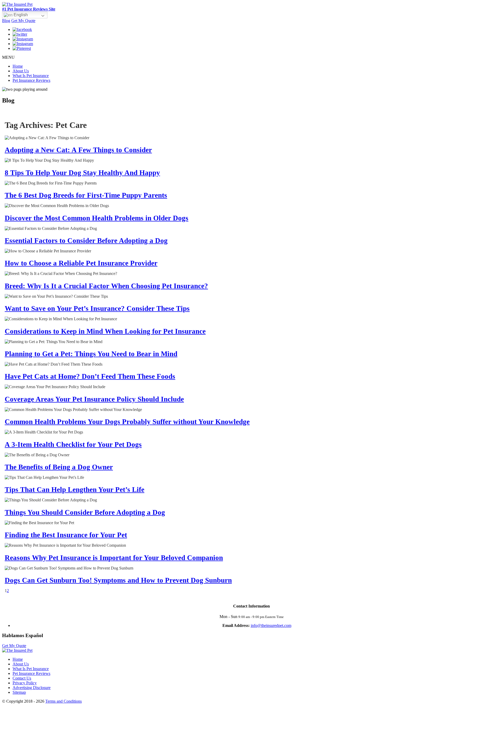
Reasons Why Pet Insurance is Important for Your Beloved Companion (114, 558)
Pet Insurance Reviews (31, 80)
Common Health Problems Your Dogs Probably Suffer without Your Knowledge (127, 422)
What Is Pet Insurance (31, 75)
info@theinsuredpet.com (271, 625)
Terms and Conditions (63, 701)
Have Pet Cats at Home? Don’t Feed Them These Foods (90, 376)
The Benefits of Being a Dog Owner (59, 467)
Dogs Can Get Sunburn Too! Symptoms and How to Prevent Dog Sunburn (118, 580)
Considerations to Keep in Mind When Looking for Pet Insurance (105, 331)
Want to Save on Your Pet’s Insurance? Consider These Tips (97, 308)
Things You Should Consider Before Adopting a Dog (85, 512)
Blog (6, 20)
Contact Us (22, 678)
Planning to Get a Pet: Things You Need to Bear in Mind (91, 354)
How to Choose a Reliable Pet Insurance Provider (81, 263)
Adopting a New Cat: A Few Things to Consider (78, 150)
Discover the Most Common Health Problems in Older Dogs (96, 218)
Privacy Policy (25, 683)
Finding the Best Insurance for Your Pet (66, 535)
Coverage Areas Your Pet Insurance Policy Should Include (94, 399)
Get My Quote (23, 20)
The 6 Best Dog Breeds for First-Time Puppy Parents (86, 195)
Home (18, 66)
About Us (21, 71)
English (20, 15)
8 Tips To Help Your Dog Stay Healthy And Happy (82, 173)
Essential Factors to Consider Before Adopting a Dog (86, 241)
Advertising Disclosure (32, 687)
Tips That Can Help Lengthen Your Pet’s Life (74, 490)
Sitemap (19, 692)
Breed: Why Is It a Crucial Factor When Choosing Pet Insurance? (106, 286)
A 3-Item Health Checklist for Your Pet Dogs (73, 444)
